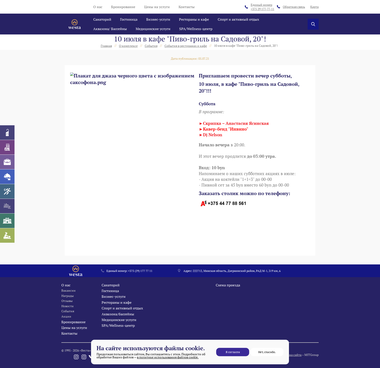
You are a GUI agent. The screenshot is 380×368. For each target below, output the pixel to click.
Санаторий (102, 19)
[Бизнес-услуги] (7, 162)
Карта (314, 7)
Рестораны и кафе (194, 19)
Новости (67, 306)
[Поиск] (313, 24)
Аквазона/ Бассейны (110, 28)
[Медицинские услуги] (7, 221)
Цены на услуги (157, 6)
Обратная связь (294, 7)
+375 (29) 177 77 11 (140, 271)
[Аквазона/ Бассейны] (7, 206)
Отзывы (67, 301)
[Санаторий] (7, 132)
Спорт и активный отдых (238, 19)
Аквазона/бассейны (118, 314)
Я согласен (233, 352)
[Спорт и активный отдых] (7, 191)
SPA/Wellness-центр (195, 28)
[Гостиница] (7, 147)
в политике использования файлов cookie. (168, 357)
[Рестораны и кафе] (7, 176)
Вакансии (68, 290)
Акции (66, 316)
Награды (67, 296)
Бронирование (123, 6)
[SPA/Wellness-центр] (7, 235)
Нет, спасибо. (267, 352)
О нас (97, 6)
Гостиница (128, 19)
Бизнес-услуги (158, 19)
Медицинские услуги (153, 28)
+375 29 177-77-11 (262, 7)
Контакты (187, 6)
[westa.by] (74, 24)
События (67, 311)
